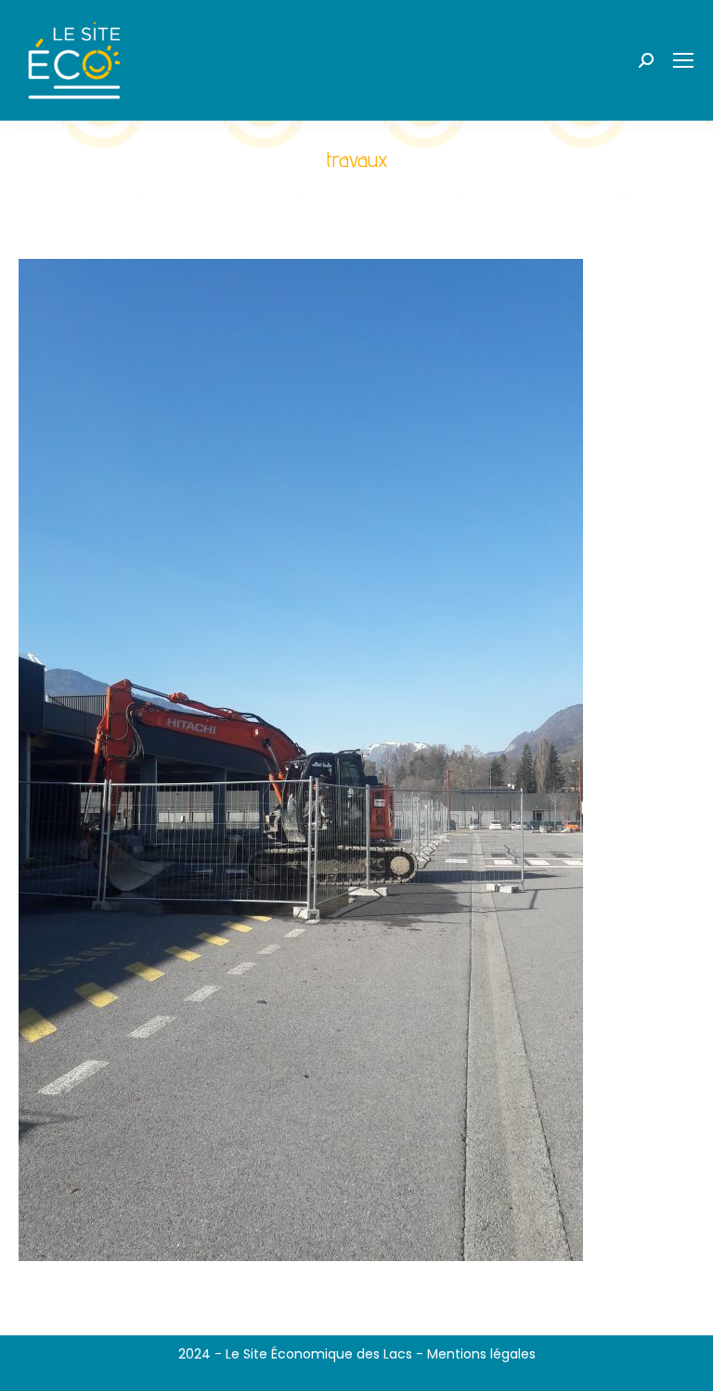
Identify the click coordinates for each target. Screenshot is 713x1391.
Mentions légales (481, 1354)
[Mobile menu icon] (683, 60)
